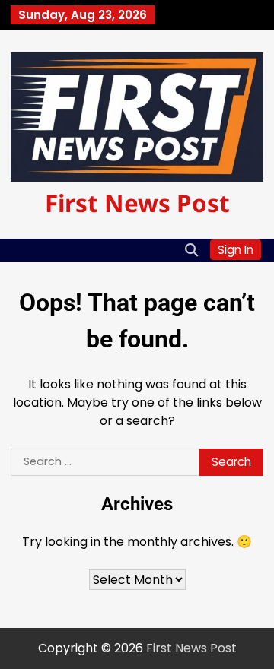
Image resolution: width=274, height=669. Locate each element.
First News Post (137, 202)
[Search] (191, 250)
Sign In (235, 250)
